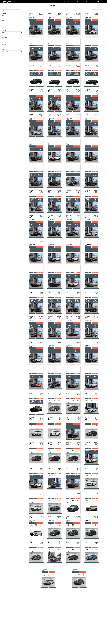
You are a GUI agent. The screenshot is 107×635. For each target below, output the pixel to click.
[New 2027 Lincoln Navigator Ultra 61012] (54, 30)
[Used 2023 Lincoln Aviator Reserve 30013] (48, 582)
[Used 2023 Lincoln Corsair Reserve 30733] (73, 557)
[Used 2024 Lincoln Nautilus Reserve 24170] (91, 483)
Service (85, 1)
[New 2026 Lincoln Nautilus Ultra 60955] (36, 257)
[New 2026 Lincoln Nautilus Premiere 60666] (54, 333)
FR (94, 1)
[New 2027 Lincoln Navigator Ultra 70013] (91, 56)
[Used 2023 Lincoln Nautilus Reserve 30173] (91, 533)
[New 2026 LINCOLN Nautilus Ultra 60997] (91, 257)
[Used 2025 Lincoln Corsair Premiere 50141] (54, 408)
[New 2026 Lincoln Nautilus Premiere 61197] (36, 383)
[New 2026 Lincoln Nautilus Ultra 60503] (36, 232)
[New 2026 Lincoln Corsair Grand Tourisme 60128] (73, 106)
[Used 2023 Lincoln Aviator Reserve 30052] (54, 533)
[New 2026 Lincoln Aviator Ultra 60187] (36, 106)
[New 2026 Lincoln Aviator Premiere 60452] (36, 182)
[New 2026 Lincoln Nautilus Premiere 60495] (91, 308)
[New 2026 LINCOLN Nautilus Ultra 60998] (36, 283)
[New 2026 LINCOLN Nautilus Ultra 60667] (73, 333)
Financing (75, 1)
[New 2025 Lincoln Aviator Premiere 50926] (91, 459)
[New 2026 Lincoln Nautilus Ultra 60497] (91, 207)
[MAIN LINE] (102, 1)
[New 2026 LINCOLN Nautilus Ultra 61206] (73, 384)
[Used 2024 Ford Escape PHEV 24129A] (73, 508)
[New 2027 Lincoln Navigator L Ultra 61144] (54, 56)
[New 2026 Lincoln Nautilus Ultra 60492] (36, 207)
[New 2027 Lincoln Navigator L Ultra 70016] (73, 81)
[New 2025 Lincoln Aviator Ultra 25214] (73, 484)
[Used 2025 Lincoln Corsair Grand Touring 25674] (73, 458)
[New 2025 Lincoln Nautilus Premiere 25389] (73, 434)
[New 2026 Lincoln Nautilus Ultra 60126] (91, 106)
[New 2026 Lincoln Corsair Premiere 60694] (73, 181)
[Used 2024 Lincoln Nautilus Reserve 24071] (54, 508)
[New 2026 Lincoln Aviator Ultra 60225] (54, 131)
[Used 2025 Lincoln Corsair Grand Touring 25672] (54, 458)
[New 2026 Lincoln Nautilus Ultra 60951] (73, 232)
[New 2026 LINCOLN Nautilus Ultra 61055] (91, 283)
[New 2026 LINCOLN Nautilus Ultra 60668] (36, 358)
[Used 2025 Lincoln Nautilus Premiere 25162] (54, 483)
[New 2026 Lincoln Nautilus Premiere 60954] (54, 257)
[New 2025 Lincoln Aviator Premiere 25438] (36, 484)
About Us (90, 1)
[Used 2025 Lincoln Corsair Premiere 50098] (36, 433)
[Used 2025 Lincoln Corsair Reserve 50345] (54, 433)
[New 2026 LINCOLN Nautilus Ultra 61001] (54, 283)
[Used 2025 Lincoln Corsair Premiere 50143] (36, 458)
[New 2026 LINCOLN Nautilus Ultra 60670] (54, 308)
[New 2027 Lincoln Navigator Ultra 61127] (91, 30)
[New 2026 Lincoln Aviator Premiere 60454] (91, 156)
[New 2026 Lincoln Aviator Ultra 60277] (91, 131)
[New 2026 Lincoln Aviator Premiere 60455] (54, 156)
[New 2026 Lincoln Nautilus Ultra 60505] (54, 232)
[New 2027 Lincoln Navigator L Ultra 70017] (91, 81)
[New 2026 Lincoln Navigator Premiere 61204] (54, 383)
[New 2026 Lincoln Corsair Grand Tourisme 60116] (36, 131)
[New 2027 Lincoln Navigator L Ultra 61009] (36, 30)
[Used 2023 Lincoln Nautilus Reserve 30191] (73, 533)
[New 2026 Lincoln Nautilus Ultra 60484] (73, 207)
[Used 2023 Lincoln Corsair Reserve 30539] (91, 557)
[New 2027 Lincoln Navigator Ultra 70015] (54, 81)
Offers (80, 1)
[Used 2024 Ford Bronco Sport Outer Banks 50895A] (91, 508)
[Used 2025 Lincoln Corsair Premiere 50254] (91, 408)
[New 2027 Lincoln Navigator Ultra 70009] (73, 56)
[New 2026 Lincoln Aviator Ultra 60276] (73, 131)
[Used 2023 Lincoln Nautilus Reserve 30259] (79, 582)
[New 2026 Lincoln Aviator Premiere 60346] (36, 156)
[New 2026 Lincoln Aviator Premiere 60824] (54, 207)
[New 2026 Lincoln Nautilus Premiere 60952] (91, 232)
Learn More (32, 45)
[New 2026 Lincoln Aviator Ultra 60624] (54, 182)
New (64, 1)
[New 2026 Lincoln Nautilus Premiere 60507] (73, 358)
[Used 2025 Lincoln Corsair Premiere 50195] (91, 433)
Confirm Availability (39, 45)
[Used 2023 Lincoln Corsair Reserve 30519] (54, 557)
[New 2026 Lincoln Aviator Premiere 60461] (73, 156)
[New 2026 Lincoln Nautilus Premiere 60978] (73, 257)
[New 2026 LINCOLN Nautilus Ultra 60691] (91, 333)
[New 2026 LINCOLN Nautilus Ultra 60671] (54, 358)
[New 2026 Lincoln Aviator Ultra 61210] (36, 409)
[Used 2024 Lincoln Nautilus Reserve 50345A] (36, 533)
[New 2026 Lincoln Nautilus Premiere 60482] (73, 308)
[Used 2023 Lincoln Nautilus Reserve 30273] (36, 557)
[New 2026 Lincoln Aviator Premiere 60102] (54, 106)
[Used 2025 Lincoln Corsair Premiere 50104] (73, 408)
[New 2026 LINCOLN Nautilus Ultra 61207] (91, 384)
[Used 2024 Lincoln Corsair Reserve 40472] (36, 508)
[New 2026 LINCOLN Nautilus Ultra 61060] (36, 308)
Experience (69, 1)
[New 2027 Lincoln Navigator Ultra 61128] (36, 56)
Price (3, 32)
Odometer (4, 30)
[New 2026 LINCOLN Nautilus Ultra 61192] (91, 358)
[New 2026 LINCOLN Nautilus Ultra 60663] (36, 333)
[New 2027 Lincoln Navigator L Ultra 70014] (36, 81)
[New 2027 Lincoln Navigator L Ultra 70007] (73, 30)
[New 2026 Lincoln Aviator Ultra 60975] (73, 283)
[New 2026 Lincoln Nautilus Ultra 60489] (91, 182)
